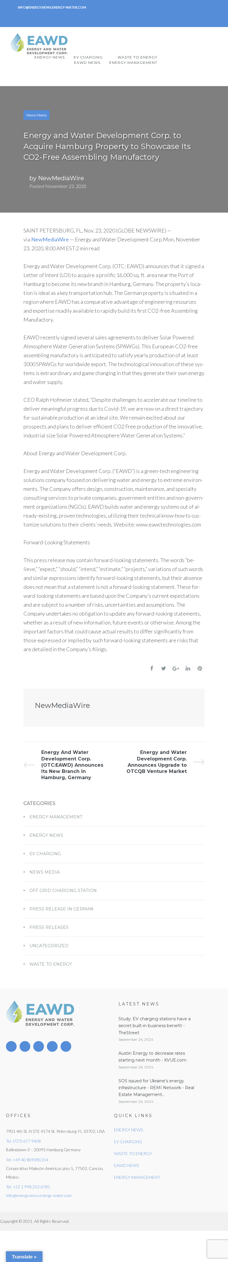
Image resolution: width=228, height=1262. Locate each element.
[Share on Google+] (176, 668)
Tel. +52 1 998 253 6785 (28, 1186)
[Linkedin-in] (91, 18)
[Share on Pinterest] (200, 668)
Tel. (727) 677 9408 (23, 1141)
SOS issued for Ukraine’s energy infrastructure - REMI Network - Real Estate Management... (156, 1087)
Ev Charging (45, 853)
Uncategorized (49, 945)
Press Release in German (61, 909)
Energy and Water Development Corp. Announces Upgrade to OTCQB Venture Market (156, 761)
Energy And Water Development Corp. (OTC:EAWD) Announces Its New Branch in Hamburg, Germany (72, 764)
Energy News (46, 835)
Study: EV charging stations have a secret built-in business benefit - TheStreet (154, 1025)
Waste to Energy (50, 964)
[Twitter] (104, 18)
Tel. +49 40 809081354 (27, 1159)
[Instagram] (132, 18)
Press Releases (49, 927)
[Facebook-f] (118, 18)
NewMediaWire (61, 178)
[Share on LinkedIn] (188, 668)
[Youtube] (52, 1046)
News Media (36, 115)
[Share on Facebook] (151, 668)
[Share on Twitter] (163, 668)
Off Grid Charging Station (63, 890)
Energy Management (55, 817)
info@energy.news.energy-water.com (39, 1195)
